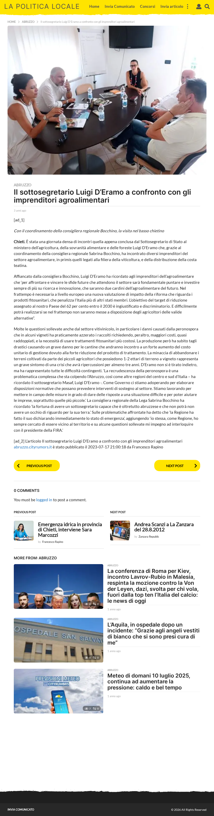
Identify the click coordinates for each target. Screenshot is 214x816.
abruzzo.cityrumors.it (33, 446)
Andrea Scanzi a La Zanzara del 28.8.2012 (164, 526)
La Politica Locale (42, 6)
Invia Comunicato (120, 6)
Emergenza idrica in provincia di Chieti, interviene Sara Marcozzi (70, 529)
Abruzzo (22, 185)
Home (94, 6)
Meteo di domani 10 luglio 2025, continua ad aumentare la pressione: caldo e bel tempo (148, 681)
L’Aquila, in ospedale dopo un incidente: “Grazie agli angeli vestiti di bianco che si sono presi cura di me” (153, 633)
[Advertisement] (107, 753)
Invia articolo (171, 6)
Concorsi (147, 6)
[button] (187, 6)
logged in (44, 499)
